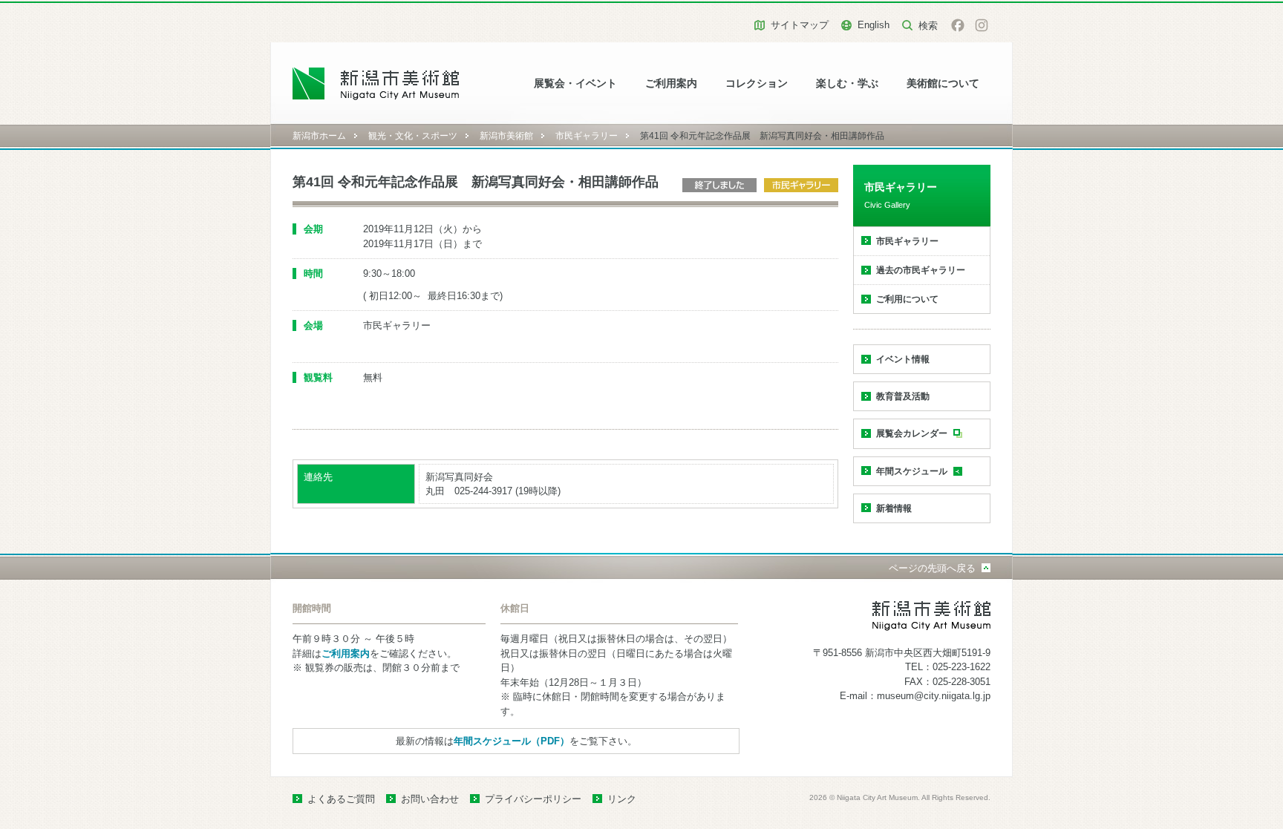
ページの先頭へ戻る (932, 568)
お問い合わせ (430, 799)
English (873, 24)
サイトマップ (800, 24)
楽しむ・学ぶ (847, 83)
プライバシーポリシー (533, 799)
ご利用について (907, 299)
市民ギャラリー (586, 136)
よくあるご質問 (341, 799)
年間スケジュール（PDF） (511, 741)
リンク (621, 799)
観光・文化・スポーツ (412, 136)
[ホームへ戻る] (376, 83)
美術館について (943, 83)
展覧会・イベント (575, 83)
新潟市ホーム (319, 136)
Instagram (981, 25)
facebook (958, 25)
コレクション (756, 83)
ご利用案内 (671, 83)
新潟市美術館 (506, 136)
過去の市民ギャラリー (920, 270)
